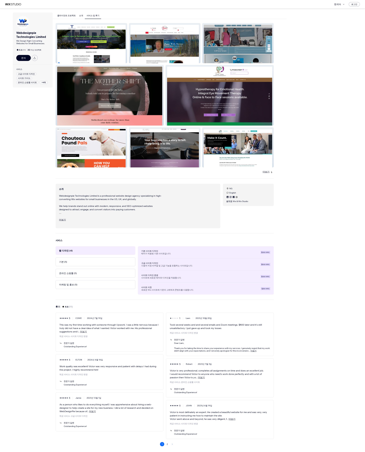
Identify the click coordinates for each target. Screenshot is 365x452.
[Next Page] (172, 444)
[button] (91, 43)
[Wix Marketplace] (13, 4)
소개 (81, 15)
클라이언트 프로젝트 (66, 15)
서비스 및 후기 (93, 15)
